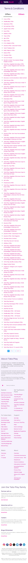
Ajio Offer (6, 38)
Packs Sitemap (17, 437)
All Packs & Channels (19, 402)
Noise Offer (7, 53)
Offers (8, 14)
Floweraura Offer (9, 182)
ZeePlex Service (8, 308)
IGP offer (6, 180)
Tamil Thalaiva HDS (9, 48)
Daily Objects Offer (9, 50)
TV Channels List (18, 408)
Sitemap (16, 433)
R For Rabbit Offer (9, 43)
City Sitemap (17, 435)
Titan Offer (7, 36)
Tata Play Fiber (5, 401)
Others (21, 14)
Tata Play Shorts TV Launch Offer (13, 347)
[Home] (9, 2)
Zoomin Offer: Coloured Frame (12, 45)
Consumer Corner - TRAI (20, 457)
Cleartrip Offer (8, 306)
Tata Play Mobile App (6, 441)
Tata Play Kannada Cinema (11, 336)
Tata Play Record (8, 301)
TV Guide (3, 457)
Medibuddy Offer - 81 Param (12, 313)
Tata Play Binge (5, 399)
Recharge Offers (5, 406)
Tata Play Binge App (6, 443)
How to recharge (18, 426)
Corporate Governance (20, 455)
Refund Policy (4, 445)
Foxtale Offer (8, 55)
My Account (4, 418)
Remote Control (18, 429)
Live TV (3, 455)
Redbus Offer (8, 33)
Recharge (21, 3)
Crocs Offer (7, 19)
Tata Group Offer (9, 80)
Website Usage (18, 472)
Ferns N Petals (8, 57)
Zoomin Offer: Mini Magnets (12, 236)
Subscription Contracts (20, 464)
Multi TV (3, 431)
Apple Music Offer (9, 28)
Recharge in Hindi (5, 422)
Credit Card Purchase (10, 327)
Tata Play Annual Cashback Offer (13, 322)
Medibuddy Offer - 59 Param (12, 316)
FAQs (15, 424)
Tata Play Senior (8, 345)
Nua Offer (7, 31)
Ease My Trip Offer (9, 166)
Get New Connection (6, 392)
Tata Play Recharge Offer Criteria (13, 304)
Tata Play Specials (6, 397)
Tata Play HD (17, 396)
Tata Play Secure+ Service (11, 241)
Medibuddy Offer (9, 21)
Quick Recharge (5, 420)
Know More (4, 512)
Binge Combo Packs (9, 264)
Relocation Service (6, 435)
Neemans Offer (8, 24)
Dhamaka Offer (8, 99)
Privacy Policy (17, 470)
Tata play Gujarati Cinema (11, 333)
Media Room (17, 459)
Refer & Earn (4, 403)
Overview (3, 453)
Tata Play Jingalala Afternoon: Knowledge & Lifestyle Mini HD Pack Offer (14, 195)
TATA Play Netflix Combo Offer (13, 262)
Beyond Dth (4, 408)
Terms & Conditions (19, 462)
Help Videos (4, 426)
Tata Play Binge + (18, 394)
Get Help (3, 424)
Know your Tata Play (19, 422)
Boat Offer (7, 40)
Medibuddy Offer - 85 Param (12, 311)
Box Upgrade (4, 429)
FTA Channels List (18, 410)
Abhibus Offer (8, 243)
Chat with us (17, 420)
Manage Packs (5, 433)
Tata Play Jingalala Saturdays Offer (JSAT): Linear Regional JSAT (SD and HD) (14, 66)
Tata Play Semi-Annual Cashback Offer (15, 324)
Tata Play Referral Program (11, 342)
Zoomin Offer (7, 223)
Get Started (4, 500)
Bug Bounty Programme (20, 431)
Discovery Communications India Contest (15, 78)
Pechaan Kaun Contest (10, 238)
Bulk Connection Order (7, 395)
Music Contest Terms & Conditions (13, 299)
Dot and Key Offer (9, 26)
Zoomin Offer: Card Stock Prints (13, 233)
